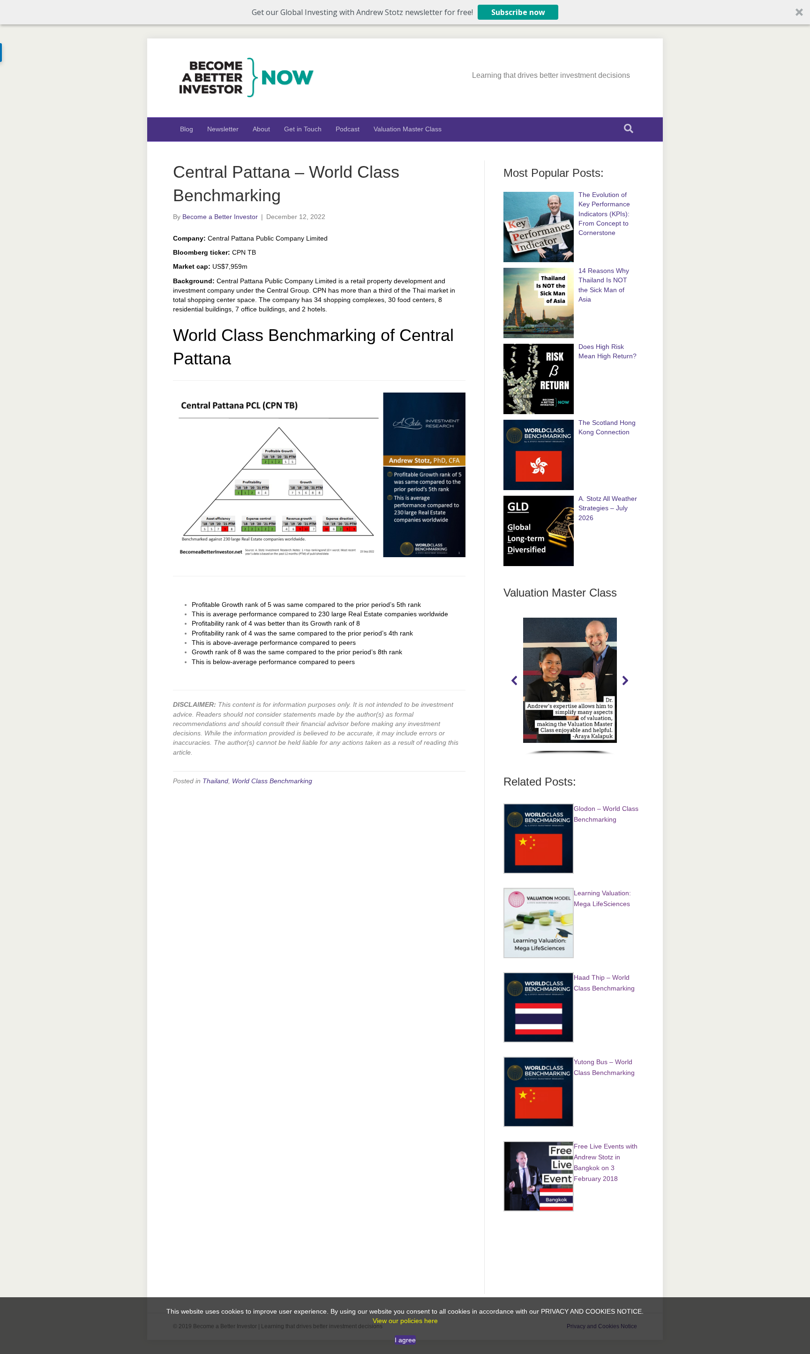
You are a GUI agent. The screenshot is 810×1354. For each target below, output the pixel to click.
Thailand (215, 781)
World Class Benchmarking (272, 781)
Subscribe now (518, 12)
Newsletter (223, 129)
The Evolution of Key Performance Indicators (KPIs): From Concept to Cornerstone (604, 213)
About (261, 129)
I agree (405, 1340)
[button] (405, 12)
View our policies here (405, 1320)
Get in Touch (303, 129)
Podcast (348, 129)
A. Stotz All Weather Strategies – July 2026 (607, 508)
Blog (186, 129)
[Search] (628, 128)
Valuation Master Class (408, 129)
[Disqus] (319, 912)
